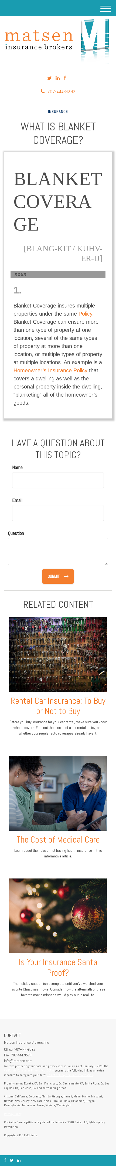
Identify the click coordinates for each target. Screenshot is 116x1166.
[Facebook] (64, 78)
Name (17, 467)
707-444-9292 (61, 91)
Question (16, 533)
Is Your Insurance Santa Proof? (58, 967)
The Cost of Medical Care (58, 839)
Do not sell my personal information (70, 1075)
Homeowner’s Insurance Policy (50, 370)
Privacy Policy (12, 1114)
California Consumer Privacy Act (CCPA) (29, 1070)
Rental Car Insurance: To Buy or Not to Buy (58, 706)
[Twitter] (49, 78)
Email (17, 500)
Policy (85, 314)
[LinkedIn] (58, 78)
